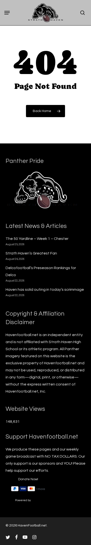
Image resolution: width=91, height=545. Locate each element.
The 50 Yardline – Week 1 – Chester (37, 239)
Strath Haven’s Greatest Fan (31, 253)
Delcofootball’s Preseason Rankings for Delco (41, 271)
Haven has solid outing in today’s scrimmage (45, 289)
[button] (7, 12)
